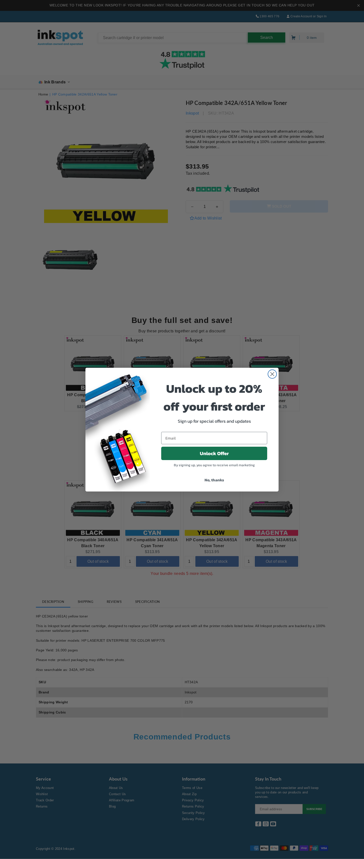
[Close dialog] (272, 374)
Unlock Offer (214, 453)
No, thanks (214, 480)
